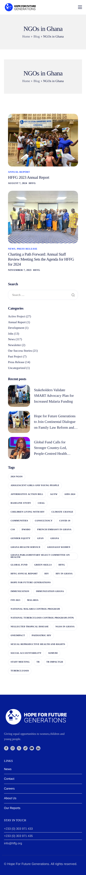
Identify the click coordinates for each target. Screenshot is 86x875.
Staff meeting (20, 662)
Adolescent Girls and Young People (35, 485)
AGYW (53, 494)
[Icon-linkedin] (38, 748)
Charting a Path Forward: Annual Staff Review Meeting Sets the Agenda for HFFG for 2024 (41, 259)
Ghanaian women (58, 547)
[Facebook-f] (6, 748)
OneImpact (18, 635)
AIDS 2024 (69, 494)
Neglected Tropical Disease (30, 626)
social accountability (26, 653)
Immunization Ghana (50, 591)
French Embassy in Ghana (54, 529)
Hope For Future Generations (31, 582)
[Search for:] (43, 295)
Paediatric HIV (41, 635)
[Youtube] (32, 748)
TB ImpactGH (54, 662)
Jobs (10, 333)
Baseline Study (21, 503)
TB (38, 662)
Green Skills (43, 565)
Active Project (16, 316)
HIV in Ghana (64, 574)
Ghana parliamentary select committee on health (40, 556)
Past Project (15, 356)
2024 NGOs (17, 476)
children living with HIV (28, 512)
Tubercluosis (20, 671)
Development (16, 328)
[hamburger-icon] (80, 7)
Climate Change (62, 512)
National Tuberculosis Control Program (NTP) (42, 618)
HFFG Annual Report (24, 574)
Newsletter (14, 345)
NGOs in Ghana (65, 626)
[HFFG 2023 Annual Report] (43, 140)
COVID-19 (64, 521)
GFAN (40, 538)
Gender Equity (20, 538)
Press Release (27, 248)
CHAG (41, 503)
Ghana (54, 538)
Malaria (32, 600)
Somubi (53, 653)
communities (19, 521)
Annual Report (19, 172)
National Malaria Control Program (35, 609)
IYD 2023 (15, 600)
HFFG (32, 183)
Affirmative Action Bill (27, 494)
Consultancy (43, 521)
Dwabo (26, 529)
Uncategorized (16, 368)
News (11, 248)
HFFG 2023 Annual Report (28, 177)
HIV (46, 574)
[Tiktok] (25, 748)
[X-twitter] (19, 748)
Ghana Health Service (25, 547)
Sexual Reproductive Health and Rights (38, 644)
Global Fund (19, 565)
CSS (13, 529)
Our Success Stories (20, 350)
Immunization (20, 591)
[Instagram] (12, 748)
